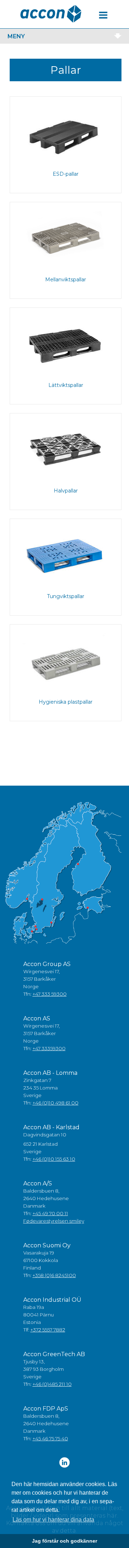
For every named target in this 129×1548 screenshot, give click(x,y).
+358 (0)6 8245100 (54, 1275)
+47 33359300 (49, 1048)
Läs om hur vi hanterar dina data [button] (53, 1520)
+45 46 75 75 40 (50, 1438)
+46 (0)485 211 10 (52, 1384)
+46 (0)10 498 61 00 (55, 1103)
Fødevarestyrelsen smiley (53, 1221)
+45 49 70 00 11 (50, 1213)
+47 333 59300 (50, 994)
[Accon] (50, 14)
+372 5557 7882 (47, 1330)
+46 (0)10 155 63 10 (54, 1159)
